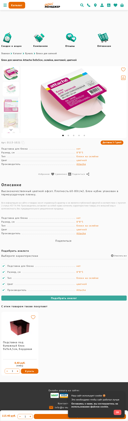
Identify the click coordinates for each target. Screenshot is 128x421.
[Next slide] (123, 100)
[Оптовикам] (103, 37)
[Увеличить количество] (17, 371)
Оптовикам (104, 46)
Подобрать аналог (64, 298)
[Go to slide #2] (11, 89)
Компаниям (40, 46)
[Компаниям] (39, 37)
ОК (117, 412)
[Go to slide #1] (11, 73)
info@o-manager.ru (67, 407)
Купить (29, 371)
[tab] (63, 135)
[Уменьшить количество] (7, 371)
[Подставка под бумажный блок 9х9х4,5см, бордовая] (19, 339)
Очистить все (120, 255)
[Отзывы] (71, 37)
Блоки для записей (46, 53)
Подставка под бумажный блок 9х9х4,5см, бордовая (17, 346)
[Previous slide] (25, 100)
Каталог (17, 53)
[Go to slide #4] (11, 120)
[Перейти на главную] (52, 7)
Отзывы (70, 46)
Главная (5, 53)
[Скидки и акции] (7, 37)
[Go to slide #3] (11, 105)
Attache (81, 164)
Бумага (29, 53)
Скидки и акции (11, 46)
